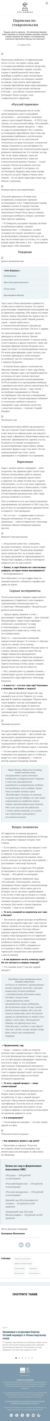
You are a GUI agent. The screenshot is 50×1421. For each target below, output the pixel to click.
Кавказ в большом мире (23, 1263)
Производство (34, 1273)
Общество (33, 1268)
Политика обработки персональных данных (21, 1401)
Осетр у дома (9, 289)
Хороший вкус (19, 1273)
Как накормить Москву (14, 295)
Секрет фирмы (19, 1268)
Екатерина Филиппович (13, 1233)
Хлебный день (10, 276)
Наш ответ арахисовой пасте (16, 282)
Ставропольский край (22, 1259)
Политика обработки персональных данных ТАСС (28, 1402)
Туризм (5, 1327)
